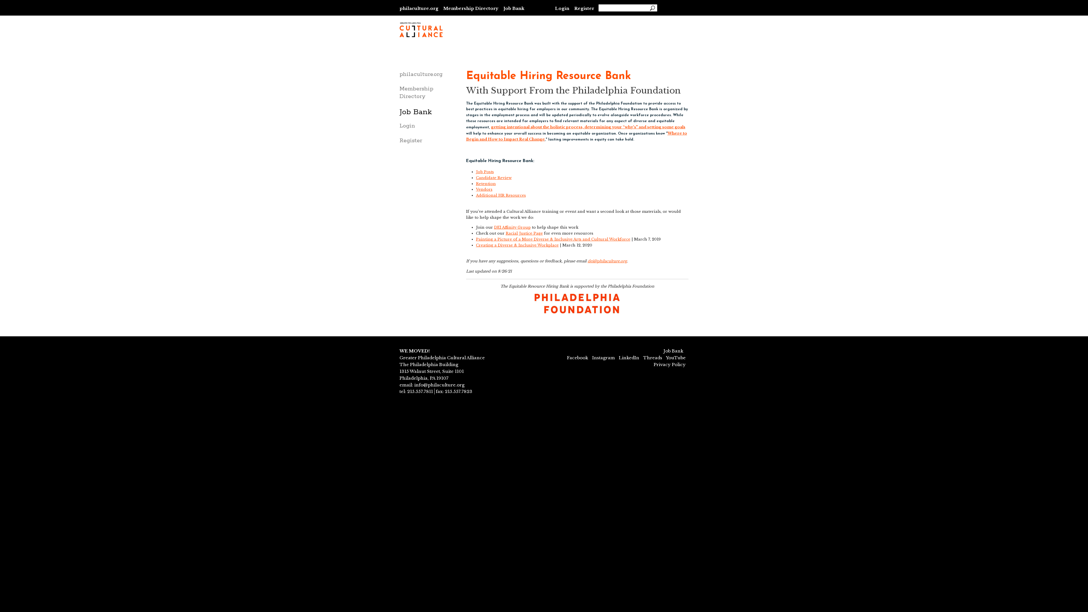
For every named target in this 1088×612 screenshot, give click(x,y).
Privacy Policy (670, 364)
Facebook (577, 357)
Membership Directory (470, 8)
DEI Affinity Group (512, 227)
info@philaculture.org (439, 385)
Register (584, 8)
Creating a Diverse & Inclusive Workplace (517, 245)
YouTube (676, 357)
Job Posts (485, 171)
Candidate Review (494, 177)
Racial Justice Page (524, 233)
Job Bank (513, 8)
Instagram (603, 357)
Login (562, 8)
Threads (652, 357)
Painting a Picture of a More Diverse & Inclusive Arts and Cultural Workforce (553, 239)
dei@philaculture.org (607, 261)
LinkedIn (629, 357)
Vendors (484, 189)
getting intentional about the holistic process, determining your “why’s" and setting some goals (588, 127)
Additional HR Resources (501, 195)
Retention (486, 183)
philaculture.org (419, 8)
